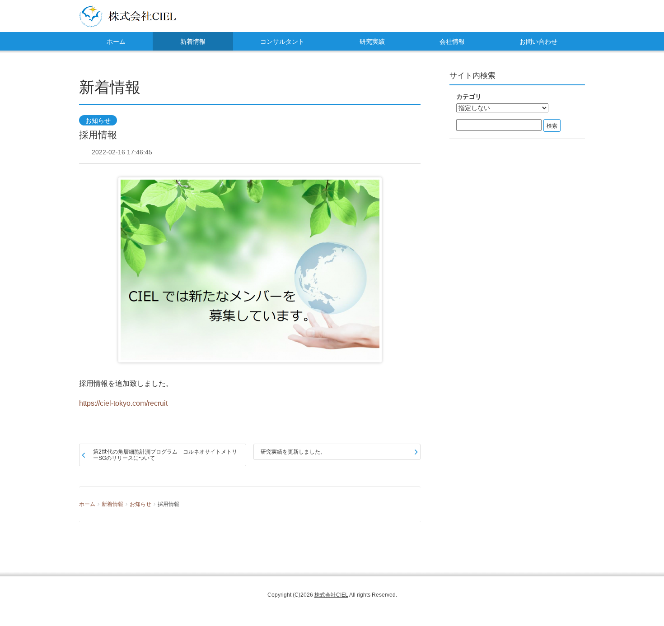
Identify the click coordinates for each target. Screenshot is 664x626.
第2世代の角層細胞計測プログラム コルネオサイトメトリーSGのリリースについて (165, 455)
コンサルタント (282, 41)
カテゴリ (469, 96)
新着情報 (193, 41)
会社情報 (452, 41)
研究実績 (372, 41)
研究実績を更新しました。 (293, 452)
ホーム (116, 41)
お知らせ (98, 120)
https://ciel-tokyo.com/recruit (123, 403)
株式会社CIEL (331, 595)
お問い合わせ (538, 41)
